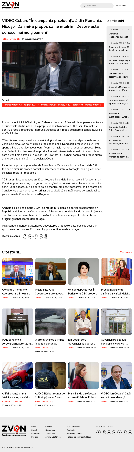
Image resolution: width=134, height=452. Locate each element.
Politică (5, 39)
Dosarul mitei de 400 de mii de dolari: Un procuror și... (118, 50)
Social (37, 348)
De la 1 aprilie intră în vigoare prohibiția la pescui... (118, 103)
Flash (33, 427)
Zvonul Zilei (15, 39)
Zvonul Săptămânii (53, 437)
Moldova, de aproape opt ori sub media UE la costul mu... (119, 63)
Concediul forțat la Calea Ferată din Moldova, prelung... (117, 130)
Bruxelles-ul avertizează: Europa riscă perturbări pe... (118, 116)
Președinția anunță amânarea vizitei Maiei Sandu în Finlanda (114, 293)
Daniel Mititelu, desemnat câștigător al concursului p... (118, 76)
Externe (48, 427)
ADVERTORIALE (73, 427)
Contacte (71, 430)
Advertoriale (121, 5)
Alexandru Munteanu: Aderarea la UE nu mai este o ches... (119, 90)
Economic (6, 401)
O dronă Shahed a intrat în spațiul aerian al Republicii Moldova (49, 343)
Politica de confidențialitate (79, 437)
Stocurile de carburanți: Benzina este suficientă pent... (119, 143)
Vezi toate (125, 252)
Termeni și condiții (74, 433)
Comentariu (50, 430)
